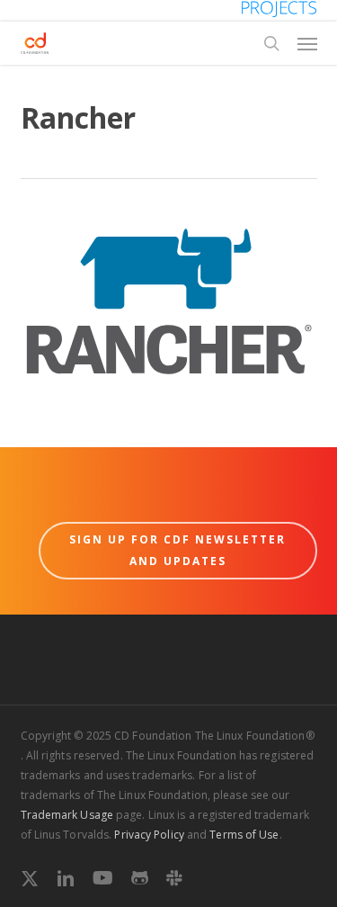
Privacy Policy (148, 834)
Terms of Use (244, 834)
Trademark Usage (67, 814)
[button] (307, 43)
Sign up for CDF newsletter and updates (177, 550)
